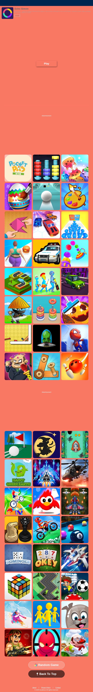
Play (46, 63)
